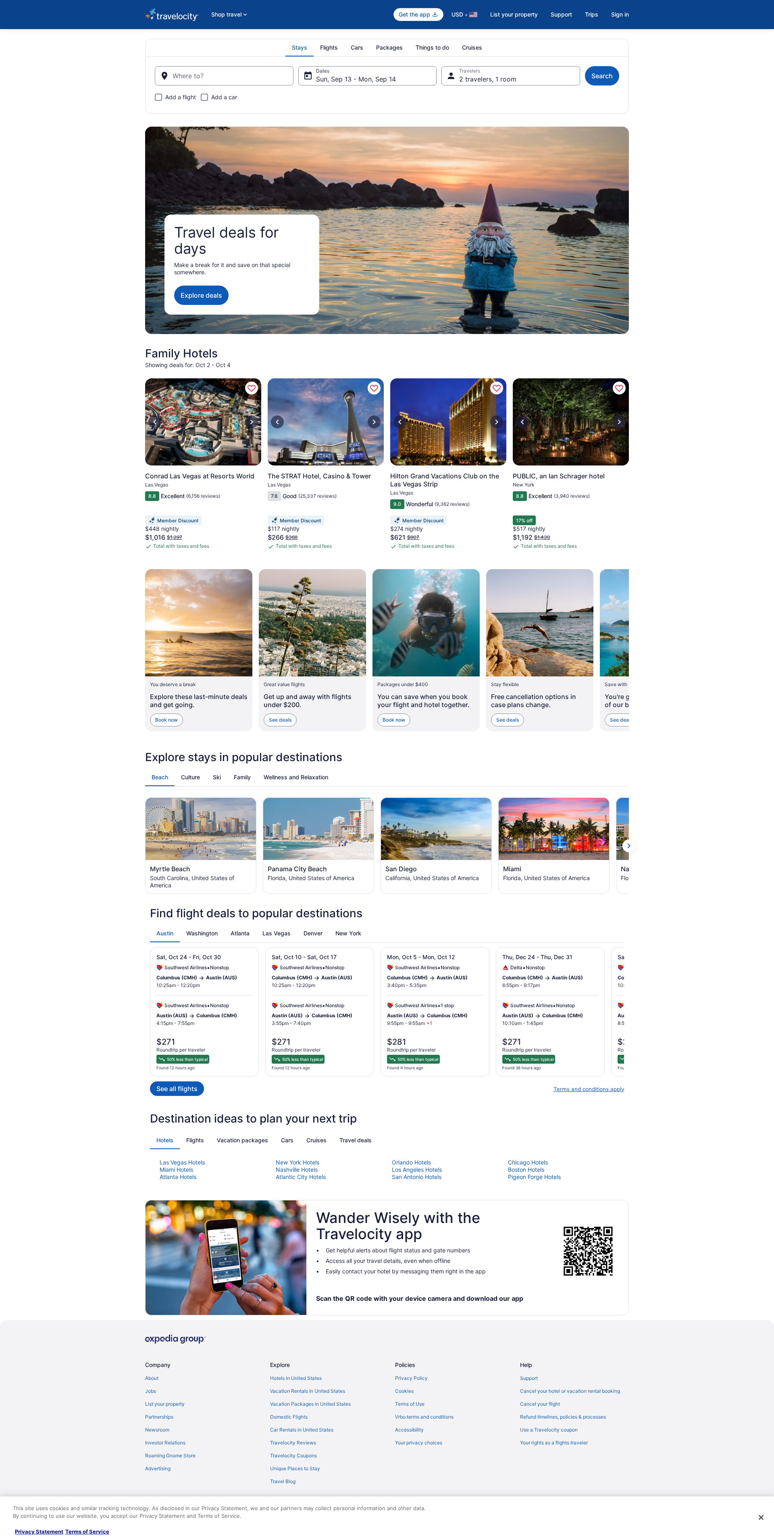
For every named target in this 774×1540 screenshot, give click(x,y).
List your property (514, 14)
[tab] (299, 47)
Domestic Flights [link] (289, 1417)
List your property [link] (165, 1404)
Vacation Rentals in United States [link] (307, 1391)
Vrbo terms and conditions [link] (424, 1417)
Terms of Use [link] (409, 1404)
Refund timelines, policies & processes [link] (563, 1417)
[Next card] (628, 467)
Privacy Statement (39, 1531)
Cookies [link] (404, 1391)
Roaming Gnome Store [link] (170, 1455)
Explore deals (201, 295)
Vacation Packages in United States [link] (310, 1404)
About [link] (151, 1378)
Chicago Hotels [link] (528, 1162)
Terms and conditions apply (588, 1089)
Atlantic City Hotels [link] (301, 1176)
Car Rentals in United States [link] (301, 1430)
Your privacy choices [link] (418, 1443)
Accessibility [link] (409, 1430)
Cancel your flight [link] (540, 1404)
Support (561, 14)
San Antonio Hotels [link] (416, 1176)
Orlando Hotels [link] (411, 1162)
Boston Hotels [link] (526, 1169)
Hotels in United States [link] (296, 1378)
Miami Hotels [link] (176, 1169)
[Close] (761, 1517)
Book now (166, 720)
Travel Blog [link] (282, 1481)
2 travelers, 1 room (487, 79)
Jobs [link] (150, 1391)
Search (602, 76)
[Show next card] (628, 650)
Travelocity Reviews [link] (293, 1443)
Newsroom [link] (157, 1430)
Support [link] (529, 1378)
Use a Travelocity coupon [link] (549, 1430)
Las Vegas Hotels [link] (182, 1162)
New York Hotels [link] (297, 1162)
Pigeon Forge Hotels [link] (534, 1176)
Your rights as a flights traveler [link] (554, 1443)
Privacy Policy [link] (411, 1378)
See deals (280, 720)
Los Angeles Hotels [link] (417, 1169)
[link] (251, 388)
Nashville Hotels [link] (297, 1169)
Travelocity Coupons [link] (293, 1455)
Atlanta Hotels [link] (178, 1176)
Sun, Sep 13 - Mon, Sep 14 (356, 79)
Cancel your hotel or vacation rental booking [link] (570, 1391)
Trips (591, 14)
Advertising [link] (158, 1468)
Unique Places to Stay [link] (295, 1468)
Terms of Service (87, 1531)
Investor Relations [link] (165, 1443)
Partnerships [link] (159, 1417)
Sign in (620, 14)
